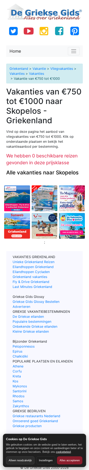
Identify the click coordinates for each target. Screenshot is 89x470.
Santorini (19, 391)
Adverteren (21, 306)
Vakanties (17, 73)
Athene (18, 366)
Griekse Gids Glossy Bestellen (36, 302)
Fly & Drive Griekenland (31, 282)
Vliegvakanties (61, 68)
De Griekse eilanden (28, 316)
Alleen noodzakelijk (20, 460)
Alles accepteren (70, 460)
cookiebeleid (63, 451)
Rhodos (18, 396)
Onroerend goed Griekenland (35, 421)
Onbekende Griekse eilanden (35, 326)
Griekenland (19, 68)
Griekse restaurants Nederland (36, 416)
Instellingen (46, 460)
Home (15, 51)
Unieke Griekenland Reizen (33, 262)
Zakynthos (21, 406)
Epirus (17, 351)
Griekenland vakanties (30, 277)
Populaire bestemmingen (32, 321)
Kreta (17, 376)
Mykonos (20, 386)
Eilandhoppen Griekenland (33, 267)
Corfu (17, 371)
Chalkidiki (20, 356)
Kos (15, 381)
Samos (18, 401)
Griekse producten (27, 426)
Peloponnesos (24, 346)
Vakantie (39, 68)
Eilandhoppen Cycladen (31, 272)
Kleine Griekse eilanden (31, 331)
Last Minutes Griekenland (32, 287)
